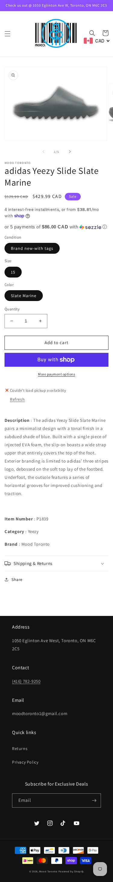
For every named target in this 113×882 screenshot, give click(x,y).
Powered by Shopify (71, 871)
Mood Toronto (48, 871)
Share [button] (17, 579)
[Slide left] (43, 151)
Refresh (17, 399)
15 (13, 272)
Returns (19, 748)
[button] (7, 33)
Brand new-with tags (32, 248)
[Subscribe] (94, 800)
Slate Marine (23, 295)
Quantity (12, 309)
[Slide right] (70, 151)
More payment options (56, 374)
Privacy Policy (25, 762)
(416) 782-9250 (26, 681)
